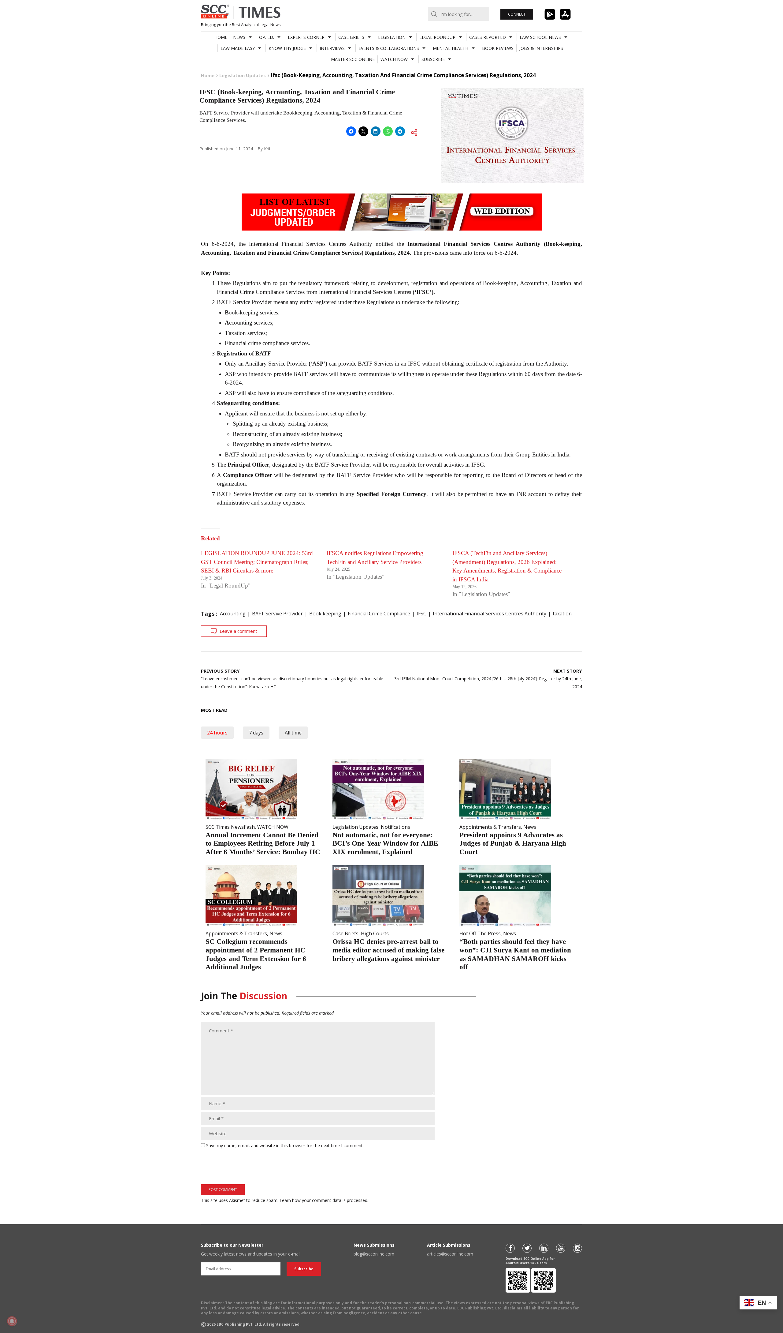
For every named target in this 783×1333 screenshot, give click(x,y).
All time (293, 732)
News (239, 37)
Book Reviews (498, 48)
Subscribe (433, 59)
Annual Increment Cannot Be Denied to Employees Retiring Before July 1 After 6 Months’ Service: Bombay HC (263, 843)
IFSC (421, 613)
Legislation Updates (355, 827)
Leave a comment (238, 631)
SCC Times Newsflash (230, 827)
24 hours (217, 732)
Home (220, 37)
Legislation (392, 37)
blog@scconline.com (374, 1254)
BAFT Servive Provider (277, 613)
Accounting (233, 613)
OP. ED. (266, 37)
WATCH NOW (394, 59)
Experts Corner (306, 37)
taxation (562, 613)
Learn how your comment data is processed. (324, 1200)
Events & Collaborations (388, 48)
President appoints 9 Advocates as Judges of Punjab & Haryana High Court (512, 843)
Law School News (540, 37)
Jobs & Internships (541, 48)
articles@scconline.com (450, 1254)
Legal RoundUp (437, 37)
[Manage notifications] (12, 1321)
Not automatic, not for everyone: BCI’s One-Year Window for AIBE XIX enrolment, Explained (385, 843)
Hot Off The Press (480, 933)
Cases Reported (487, 37)
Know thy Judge (287, 48)
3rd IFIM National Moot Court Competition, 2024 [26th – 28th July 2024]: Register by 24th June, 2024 (488, 678)
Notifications (395, 827)
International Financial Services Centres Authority (489, 613)
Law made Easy (238, 48)
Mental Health (450, 48)
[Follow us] (510, 1248)
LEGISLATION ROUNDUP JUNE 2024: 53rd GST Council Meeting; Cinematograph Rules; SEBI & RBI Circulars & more (257, 562)
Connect (516, 14)
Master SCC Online (353, 59)
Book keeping (325, 613)
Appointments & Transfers (490, 827)
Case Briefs (351, 37)
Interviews (332, 48)
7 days (256, 732)
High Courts (375, 933)
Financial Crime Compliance (379, 613)
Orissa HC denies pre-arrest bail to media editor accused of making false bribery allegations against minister (388, 950)
